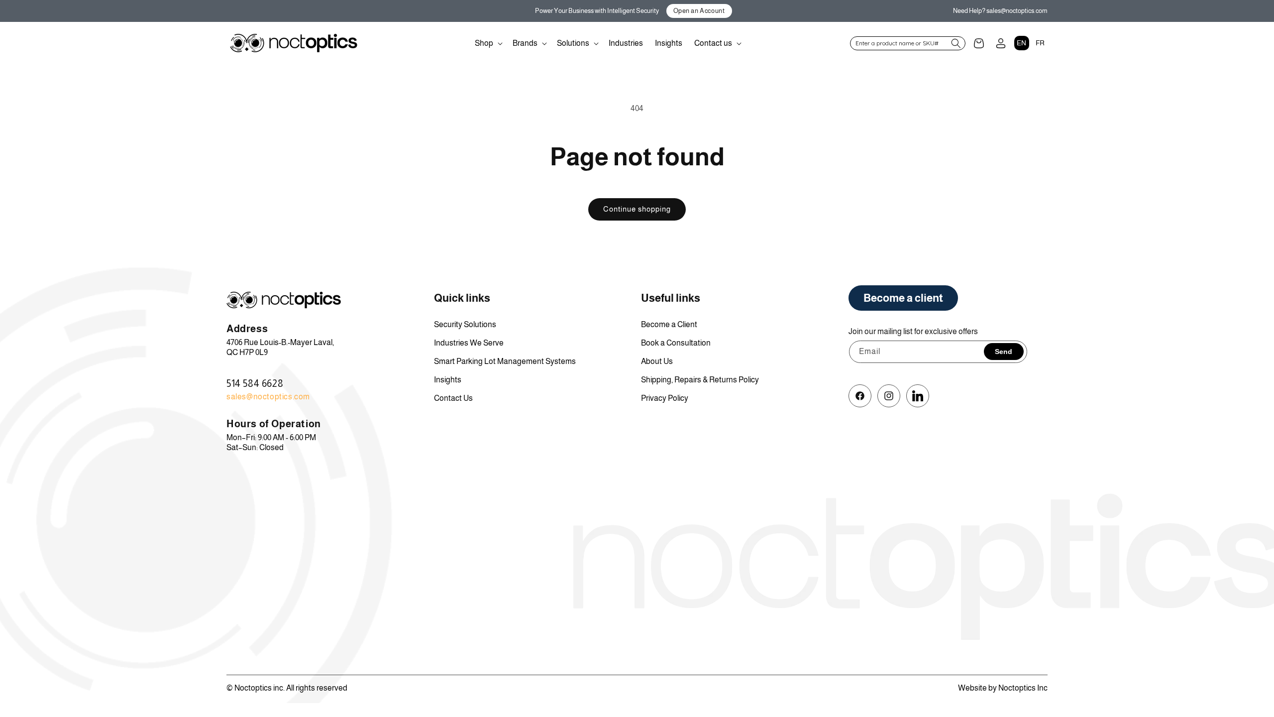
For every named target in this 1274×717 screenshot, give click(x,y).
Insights (447, 379)
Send (1003, 352)
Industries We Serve (469, 343)
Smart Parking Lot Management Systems (505, 361)
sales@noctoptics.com (268, 396)
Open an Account (699, 10)
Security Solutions (465, 324)
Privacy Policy (664, 398)
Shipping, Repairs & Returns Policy (700, 379)
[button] (488, 43)
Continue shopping (637, 209)
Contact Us (453, 398)
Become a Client (669, 324)
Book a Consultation (676, 343)
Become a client (903, 298)
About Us (657, 361)
